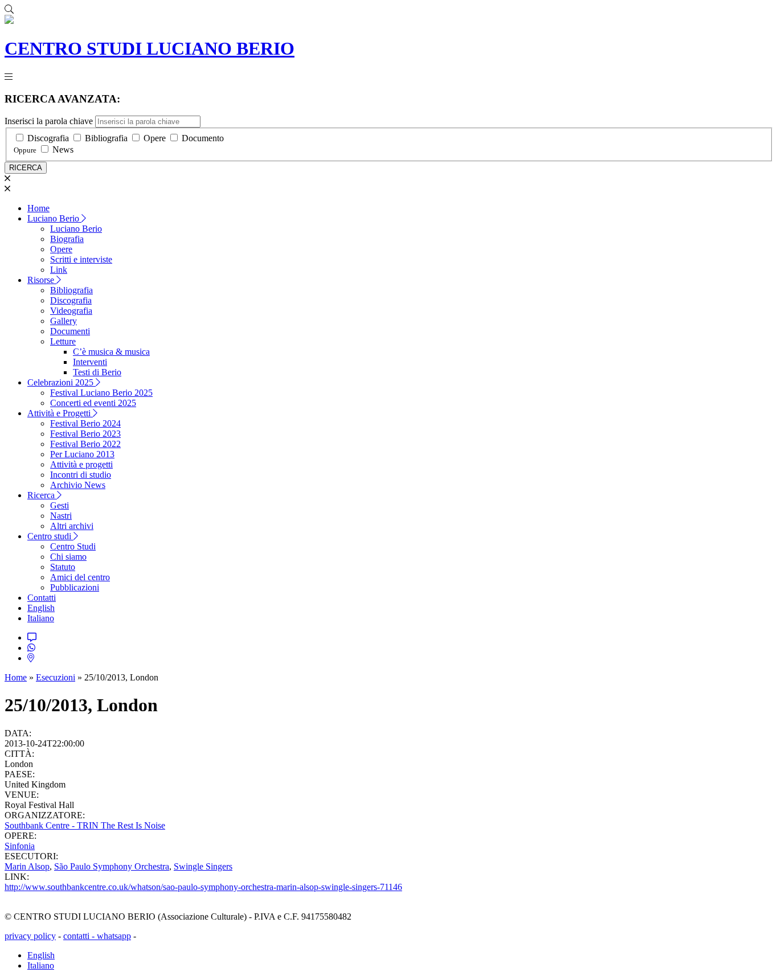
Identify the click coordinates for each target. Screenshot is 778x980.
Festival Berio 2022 (85, 444)
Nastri (61, 515)
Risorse (41, 280)
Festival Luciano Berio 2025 (101, 392)
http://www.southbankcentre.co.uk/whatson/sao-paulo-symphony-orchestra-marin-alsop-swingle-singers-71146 (203, 887)
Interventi (90, 362)
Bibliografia (106, 138)
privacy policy (30, 936)
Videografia (71, 310)
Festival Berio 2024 (85, 423)
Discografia (48, 138)
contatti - (80, 936)
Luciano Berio (54, 218)
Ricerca (42, 495)
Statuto (62, 567)
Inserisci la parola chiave (49, 121)
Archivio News (77, 485)
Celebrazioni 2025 (61, 382)
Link (58, 269)
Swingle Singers (203, 866)
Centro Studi (73, 546)
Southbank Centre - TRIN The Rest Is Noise (85, 825)
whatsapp (114, 936)
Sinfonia (20, 846)
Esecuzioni (55, 677)
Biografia (67, 239)
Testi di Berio (97, 372)
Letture (63, 341)
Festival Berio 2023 (85, 433)
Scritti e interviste (81, 259)
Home (38, 208)
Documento (203, 138)
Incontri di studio (80, 474)
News (62, 149)
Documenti (70, 331)
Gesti (59, 505)
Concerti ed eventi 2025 (93, 403)
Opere (155, 138)
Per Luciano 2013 (82, 454)
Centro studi (50, 536)
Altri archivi (71, 526)
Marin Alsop (27, 866)
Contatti (41, 597)
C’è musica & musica (111, 351)
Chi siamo (68, 556)
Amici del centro (80, 577)
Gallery (63, 321)
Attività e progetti (81, 464)
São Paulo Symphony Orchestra (111, 866)
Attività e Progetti (60, 413)
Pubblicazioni (74, 587)
